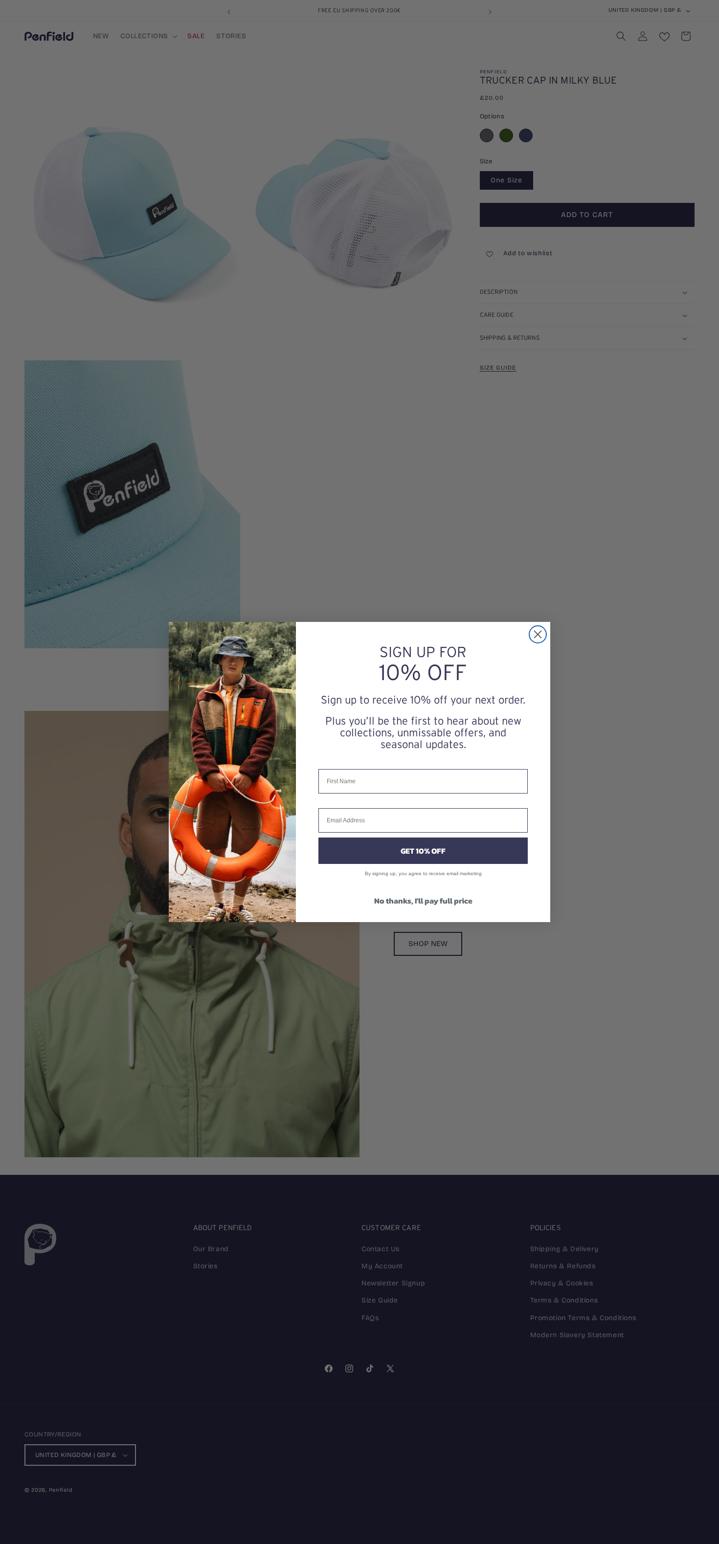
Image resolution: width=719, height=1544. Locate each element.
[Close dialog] (537, 634)
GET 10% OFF (423, 851)
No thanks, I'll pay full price (423, 900)
